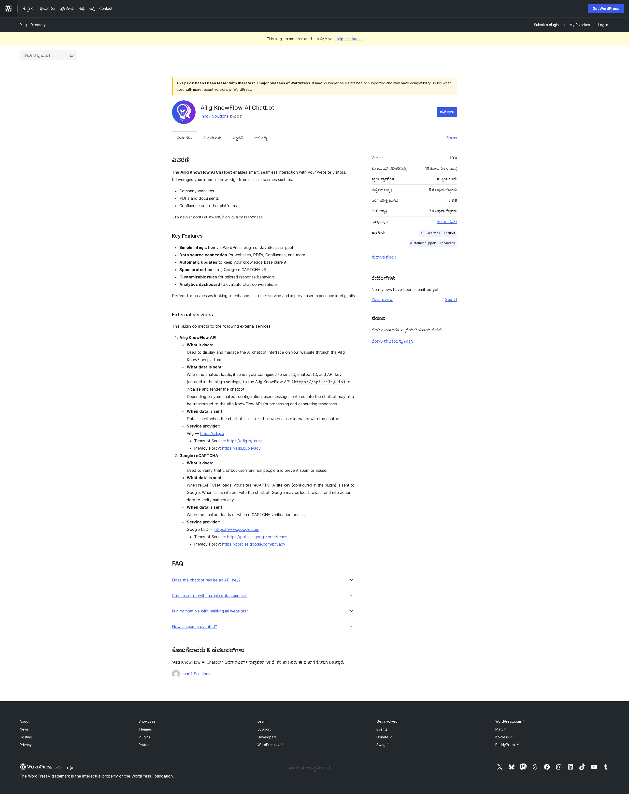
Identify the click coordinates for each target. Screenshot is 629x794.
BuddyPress (507, 745)
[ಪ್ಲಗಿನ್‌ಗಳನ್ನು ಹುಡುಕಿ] (72, 55)
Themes (145, 729)
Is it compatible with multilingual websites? (210, 611)
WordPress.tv (270, 745)
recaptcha (447, 243)
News (24, 729)
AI (422, 233)
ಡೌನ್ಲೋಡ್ (447, 112)
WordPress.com (510, 721)
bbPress (504, 737)
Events (381, 729)
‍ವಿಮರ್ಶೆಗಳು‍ (212, 137)
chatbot (449, 233)
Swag (383, 745)
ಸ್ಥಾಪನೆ (238, 137)
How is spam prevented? (194, 626)
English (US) (447, 221)
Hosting (26, 737)
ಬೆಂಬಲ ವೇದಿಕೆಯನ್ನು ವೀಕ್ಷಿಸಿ (392, 341)
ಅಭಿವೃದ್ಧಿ (260, 137)
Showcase (147, 721)
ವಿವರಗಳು (184, 137)
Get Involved (387, 721)
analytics (433, 233)
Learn (262, 721)
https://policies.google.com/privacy (253, 544)
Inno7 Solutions (214, 116)
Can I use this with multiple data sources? (209, 595)
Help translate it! (349, 39)
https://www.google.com (236, 529)
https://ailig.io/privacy (241, 448)
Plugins (144, 737)
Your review (382, 299)
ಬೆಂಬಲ (451, 137)
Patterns (145, 745)
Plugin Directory (33, 25)
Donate (384, 737)
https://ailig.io (212, 433)
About (24, 721)
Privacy (26, 745)
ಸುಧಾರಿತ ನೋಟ (384, 257)
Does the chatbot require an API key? (206, 580)
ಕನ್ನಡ (70, 767)
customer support (423, 243)
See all (451, 299)
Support (264, 729)
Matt (501, 729)
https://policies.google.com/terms (257, 536)
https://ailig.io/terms (245, 440)
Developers (267, 737)
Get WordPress (605, 8)
